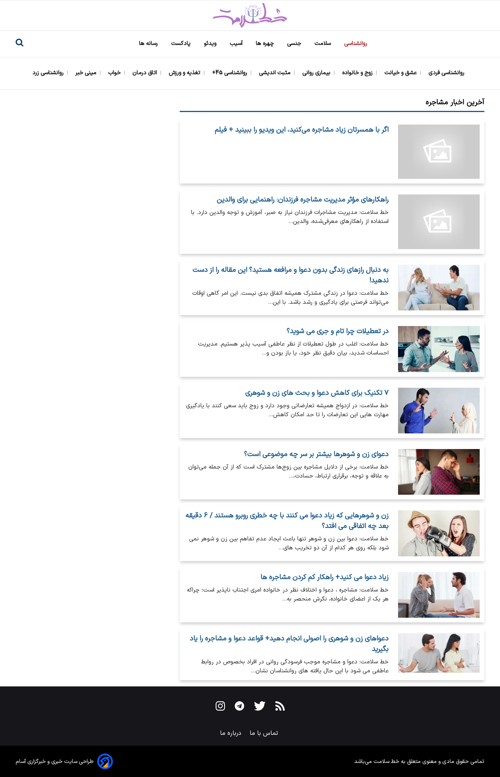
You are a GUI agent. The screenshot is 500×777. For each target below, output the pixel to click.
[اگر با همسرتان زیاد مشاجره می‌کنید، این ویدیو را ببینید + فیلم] (439, 152)
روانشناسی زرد (48, 73)
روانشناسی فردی (447, 73)
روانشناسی (356, 43)
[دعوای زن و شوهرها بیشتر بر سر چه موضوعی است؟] (439, 472)
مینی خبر (86, 73)
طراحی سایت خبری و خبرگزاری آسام (55, 761)
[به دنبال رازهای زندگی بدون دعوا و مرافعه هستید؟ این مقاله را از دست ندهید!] (439, 287)
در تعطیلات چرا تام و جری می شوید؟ (338, 331)
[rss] (280, 707)
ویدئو (211, 43)
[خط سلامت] (250, 15)
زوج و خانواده (358, 73)
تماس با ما (265, 733)
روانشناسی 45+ (230, 73)
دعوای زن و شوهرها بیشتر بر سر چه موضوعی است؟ (316, 454)
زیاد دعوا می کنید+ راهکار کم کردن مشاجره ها (325, 577)
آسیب (237, 43)
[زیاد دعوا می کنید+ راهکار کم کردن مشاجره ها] (439, 595)
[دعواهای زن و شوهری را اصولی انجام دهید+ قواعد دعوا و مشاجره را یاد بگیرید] (439, 654)
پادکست (181, 43)
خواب (115, 73)
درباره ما (231, 733)
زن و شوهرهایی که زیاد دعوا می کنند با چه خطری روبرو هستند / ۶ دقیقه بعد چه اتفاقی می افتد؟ (287, 520)
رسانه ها (149, 43)
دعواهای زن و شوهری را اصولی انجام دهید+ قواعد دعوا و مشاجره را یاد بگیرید (289, 643)
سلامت (323, 43)
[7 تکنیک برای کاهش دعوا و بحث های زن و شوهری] (439, 410)
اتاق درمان (145, 73)
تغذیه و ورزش (185, 73)
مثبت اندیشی (275, 73)
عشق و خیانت (401, 73)
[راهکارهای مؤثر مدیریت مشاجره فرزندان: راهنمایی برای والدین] (439, 221)
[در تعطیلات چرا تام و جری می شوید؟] (439, 349)
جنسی (295, 43)
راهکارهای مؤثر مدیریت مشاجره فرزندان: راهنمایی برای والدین (303, 199)
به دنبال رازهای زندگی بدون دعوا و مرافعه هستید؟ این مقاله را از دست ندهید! (291, 275)
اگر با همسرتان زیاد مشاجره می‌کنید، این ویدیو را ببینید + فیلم (302, 130)
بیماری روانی (317, 73)
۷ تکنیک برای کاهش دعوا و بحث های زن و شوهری (317, 393)
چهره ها (265, 43)
